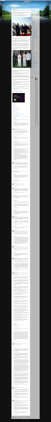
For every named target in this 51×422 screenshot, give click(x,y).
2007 (32, 50)
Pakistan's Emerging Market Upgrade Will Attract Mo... (34, 32)
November (33, 22)
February (33, 42)
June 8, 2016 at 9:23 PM (16, 126)
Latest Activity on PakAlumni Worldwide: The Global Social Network (34, 62)
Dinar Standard (32, 55)
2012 (32, 46)
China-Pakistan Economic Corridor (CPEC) (22, 48)
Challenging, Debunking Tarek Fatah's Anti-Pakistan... (34, 33)
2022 (32, 16)
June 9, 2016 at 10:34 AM (16, 270)
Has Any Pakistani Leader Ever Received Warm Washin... (35, 36)
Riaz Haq (14, 128)
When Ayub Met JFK (14, 106)
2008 (32, 49)
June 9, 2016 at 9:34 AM (16, 228)
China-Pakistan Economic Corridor (15, 110)
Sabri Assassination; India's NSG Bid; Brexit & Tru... (35, 27)
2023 (32, 15)
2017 (32, 20)
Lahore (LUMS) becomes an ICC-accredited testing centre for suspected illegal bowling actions (34, 57)
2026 (32, 13)
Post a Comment (14, 414)
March (32, 41)
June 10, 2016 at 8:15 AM (16, 321)
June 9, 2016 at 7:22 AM (16, 172)
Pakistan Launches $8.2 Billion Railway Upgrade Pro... (35, 35)
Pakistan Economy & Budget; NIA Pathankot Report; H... (35, 37)
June (32, 26)
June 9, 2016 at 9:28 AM (16, 214)
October (33, 23)
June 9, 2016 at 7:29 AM (16, 181)
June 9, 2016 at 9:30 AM (16, 224)
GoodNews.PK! (32, 56)
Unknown (15, 170)
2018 (32, 19)
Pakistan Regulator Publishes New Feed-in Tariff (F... (35, 31)
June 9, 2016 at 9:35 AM (16, 234)
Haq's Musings (14, 2)
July (32, 25)
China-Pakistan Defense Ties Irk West (16, 115)
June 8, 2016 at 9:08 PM (16, 120)
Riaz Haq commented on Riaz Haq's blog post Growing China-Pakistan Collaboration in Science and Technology (34, 64)
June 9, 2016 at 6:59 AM (16, 139)
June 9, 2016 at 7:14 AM (16, 168)
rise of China (13, 41)
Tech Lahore (32, 68)
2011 (31, 47)
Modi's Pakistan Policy (14, 111)
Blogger (29, 420)
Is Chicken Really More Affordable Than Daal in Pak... (35, 28)
